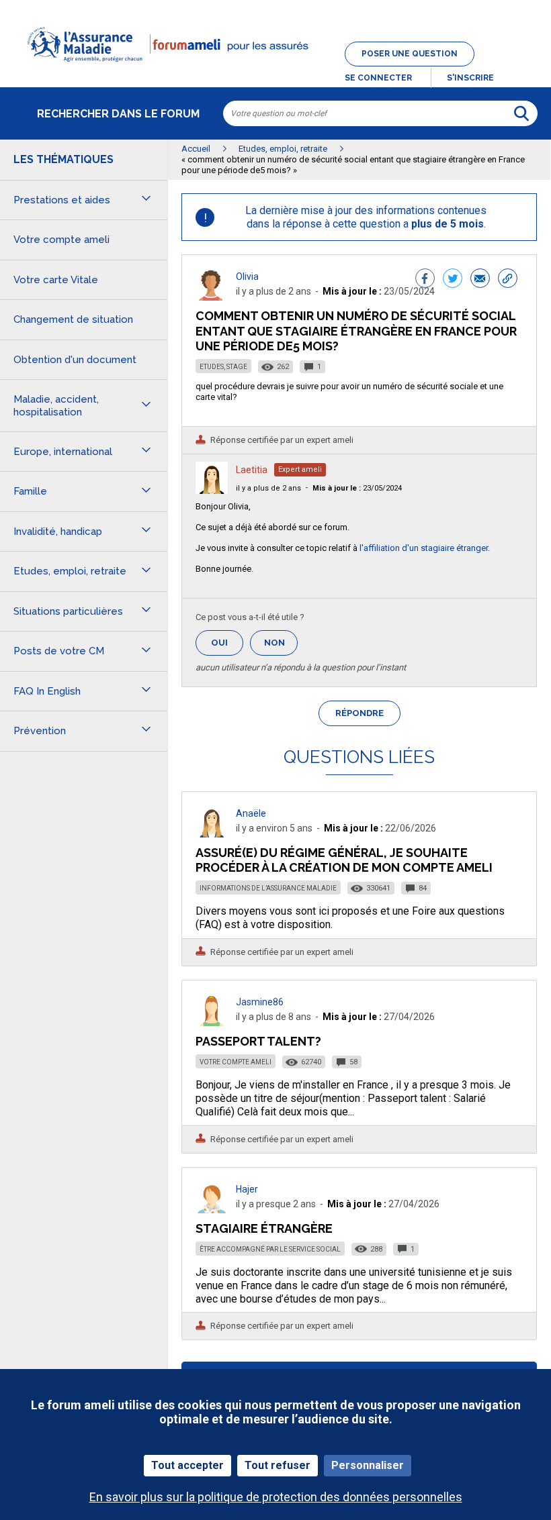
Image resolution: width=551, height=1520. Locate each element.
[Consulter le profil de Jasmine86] (212, 1022)
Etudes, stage (223, 366)
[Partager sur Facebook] (425, 279)
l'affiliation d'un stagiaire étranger (423, 548)
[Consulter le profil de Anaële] (212, 833)
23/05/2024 (357, 488)
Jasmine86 (260, 1002)
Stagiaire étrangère (264, 1228)
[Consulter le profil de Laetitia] (212, 490)
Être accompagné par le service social (270, 1249)
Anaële (251, 813)
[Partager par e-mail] (480, 279)
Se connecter (378, 78)
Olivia (247, 276)
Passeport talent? (258, 1041)
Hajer (247, 1189)
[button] (275, 70)
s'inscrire (470, 78)
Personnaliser (367, 1465)
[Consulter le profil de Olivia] (212, 297)
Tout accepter (187, 1465)
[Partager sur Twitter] (452, 279)
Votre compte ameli (235, 1062)
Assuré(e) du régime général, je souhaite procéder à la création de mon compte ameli (344, 860)
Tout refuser (277, 1465)
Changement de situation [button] (73, 319)
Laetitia (251, 469)
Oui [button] (227, 643)
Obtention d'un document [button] (74, 360)
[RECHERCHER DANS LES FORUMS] (521, 113)
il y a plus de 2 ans (268, 488)
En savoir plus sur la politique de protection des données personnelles (275, 1497)
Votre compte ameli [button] (61, 240)
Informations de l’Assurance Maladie (268, 888)
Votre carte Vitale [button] (55, 280)
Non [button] (281, 647)
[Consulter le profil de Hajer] (212, 1209)
